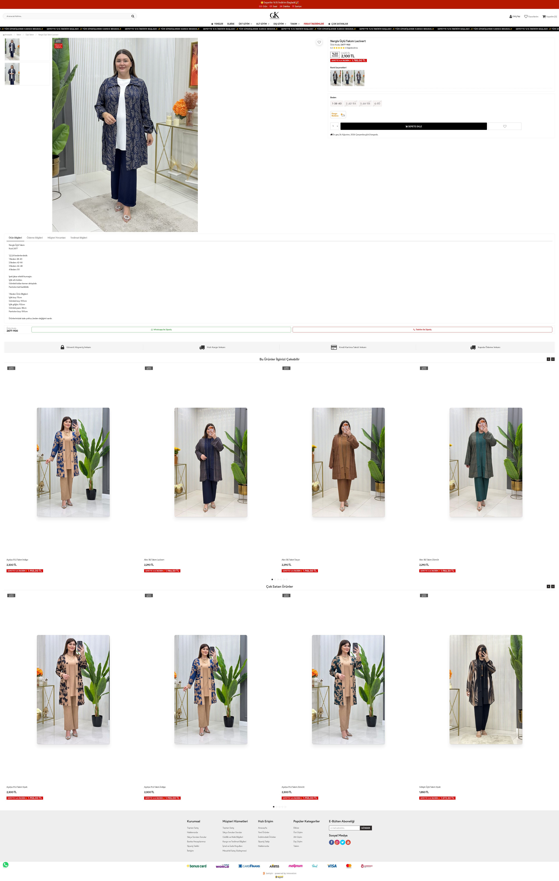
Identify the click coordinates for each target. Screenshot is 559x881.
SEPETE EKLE (415, 126)
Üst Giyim (244, 24)
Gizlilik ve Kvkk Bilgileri (233, 837)
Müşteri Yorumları (57, 237)
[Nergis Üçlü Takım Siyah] (335, 78)
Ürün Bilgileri (15, 237)
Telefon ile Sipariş (423, 329)
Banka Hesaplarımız (196, 841)
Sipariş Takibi (193, 846)
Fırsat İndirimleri (314, 24)
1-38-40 (337, 103)
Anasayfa (8, 34)
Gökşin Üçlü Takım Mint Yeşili (432, 787)
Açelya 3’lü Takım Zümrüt (18, 787)
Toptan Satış (193, 828)
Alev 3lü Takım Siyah (428, 560)
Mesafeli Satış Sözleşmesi (234, 850)
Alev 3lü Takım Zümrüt (154, 560)
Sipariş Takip (264, 841)
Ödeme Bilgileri (35, 237)
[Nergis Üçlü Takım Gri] (359, 78)
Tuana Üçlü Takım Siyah (292, 787)
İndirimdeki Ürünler (267, 837)
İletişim (190, 850)
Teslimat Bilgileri (78, 237)
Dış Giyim (279, 24)
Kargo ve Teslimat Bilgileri (234, 841)
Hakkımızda (192, 832)
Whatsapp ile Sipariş (163, 329)
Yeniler (218, 24)
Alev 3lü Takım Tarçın (16, 560)
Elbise (230, 24)
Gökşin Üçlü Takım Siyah (155, 787)
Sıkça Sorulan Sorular (196, 837)
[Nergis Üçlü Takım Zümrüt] (347, 78)
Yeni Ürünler (263, 832)
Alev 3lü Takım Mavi (290, 560)
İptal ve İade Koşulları (232, 846)
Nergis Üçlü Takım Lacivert (48, 34)
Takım (293, 24)
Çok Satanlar (339, 24)
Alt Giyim (261, 24)
